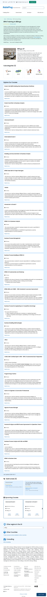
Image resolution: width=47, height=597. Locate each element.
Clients (36, 574)
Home (5, 19)
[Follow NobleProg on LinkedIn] (37, 586)
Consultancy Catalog (17, 575)
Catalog (6, 568)
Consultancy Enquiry (17, 573)
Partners (37, 572)
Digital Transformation (28, 568)
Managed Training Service (28, 571)
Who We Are (40, 12)
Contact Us (32, 2)
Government (19, 12)
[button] (42, 508)
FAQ (36, 580)
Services (29, 12)
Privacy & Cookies (23, 594)
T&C (36, 581)
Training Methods (6, 572)
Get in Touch (41, 594)
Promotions (7, 570)
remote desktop (37, 37)
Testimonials (38, 576)
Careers (37, 578)
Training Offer (6, 12)
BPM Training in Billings (17, 19)
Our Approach (17, 568)
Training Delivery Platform (26, 575)
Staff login (23, 596)
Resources (6, 575)
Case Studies (17, 570)
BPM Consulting (7, 542)
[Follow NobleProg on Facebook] (35, 586)
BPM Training (9, 19)
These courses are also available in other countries (15, 535)
